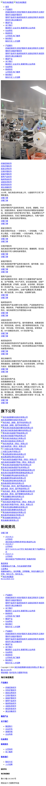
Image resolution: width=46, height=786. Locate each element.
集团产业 (9, 23)
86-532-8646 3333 (7, 579)
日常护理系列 (10, 695)
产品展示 (9, 9)
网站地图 (4, 672)
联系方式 (9, 762)
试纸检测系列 (10, 706)
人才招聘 (9, 764)
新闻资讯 (9, 33)
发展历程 (9, 732)
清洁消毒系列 (10, 711)
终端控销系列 (10, 687)
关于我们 (9, 25)
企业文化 (9, 729)
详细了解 (4, 533)
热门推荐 (9, 752)
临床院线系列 (10, 703)
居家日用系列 (10, 693)
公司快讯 (9, 749)
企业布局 (9, 734)
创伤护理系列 (10, 690)
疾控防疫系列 (10, 709)
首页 (7, 7)
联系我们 (9, 38)
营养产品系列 (10, 701)
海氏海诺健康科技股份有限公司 (26, 667)
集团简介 (9, 726)
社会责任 (9, 31)
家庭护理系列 (10, 698)
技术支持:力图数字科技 (18, 672)
